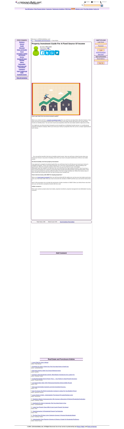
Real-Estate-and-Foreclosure (42, 40)
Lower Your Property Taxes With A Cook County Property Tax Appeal (50, 407)
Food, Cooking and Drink (22, 72)
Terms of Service (92, 426)
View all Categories (22, 78)
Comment (42, 49)
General (22, 44)
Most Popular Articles (39, 9)
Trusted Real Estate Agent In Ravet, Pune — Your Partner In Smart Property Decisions (54, 378)
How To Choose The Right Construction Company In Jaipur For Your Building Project (54, 391)
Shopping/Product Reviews (22, 59)
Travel (22, 52)
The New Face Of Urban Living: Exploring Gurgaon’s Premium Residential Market (54, 415)
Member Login (79, 9)
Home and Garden (22, 50)
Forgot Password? (101, 52)
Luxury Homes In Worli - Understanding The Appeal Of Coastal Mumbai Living (52, 395)
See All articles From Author (67, 222)
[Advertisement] (62, 23)
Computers (22, 69)
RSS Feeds (68, 9)
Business (22, 42)
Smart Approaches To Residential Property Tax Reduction (48, 411)
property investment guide (54, 120)
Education (22, 48)
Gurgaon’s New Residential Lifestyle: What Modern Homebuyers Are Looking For (53, 374)
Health (22, 46)
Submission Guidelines (59, 9)
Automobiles (21, 64)
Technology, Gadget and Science (22, 54)
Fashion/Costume (22, 74)
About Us (95, 1)
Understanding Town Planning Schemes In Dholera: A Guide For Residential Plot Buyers (56, 419)
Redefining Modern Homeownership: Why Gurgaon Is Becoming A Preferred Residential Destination (59, 399)
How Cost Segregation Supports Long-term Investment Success (49, 387)
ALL (32, 40)
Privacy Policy (81, 426)
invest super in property (43, 177)
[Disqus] (61, 281)
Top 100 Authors (29, 9)
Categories (49, 9)
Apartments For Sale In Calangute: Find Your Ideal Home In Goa (49, 403)
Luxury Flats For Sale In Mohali (40, 362)
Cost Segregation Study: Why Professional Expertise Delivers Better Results (52, 383)
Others (22, 62)
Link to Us (96, 9)
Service (22, 57)
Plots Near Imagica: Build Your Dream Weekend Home (46, 370)
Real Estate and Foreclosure (22, 67)
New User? (101, 54)
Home (87, 1)
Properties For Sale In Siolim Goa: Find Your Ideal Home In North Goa (50, 366)
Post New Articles (88, 9)
